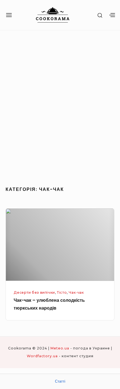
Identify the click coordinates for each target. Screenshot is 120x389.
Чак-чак (76, 292)
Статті (60, 381)
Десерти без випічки (34, 292)
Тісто (62, 292)
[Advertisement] (60, 106)
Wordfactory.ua (42, 356)
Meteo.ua (60, 348)
